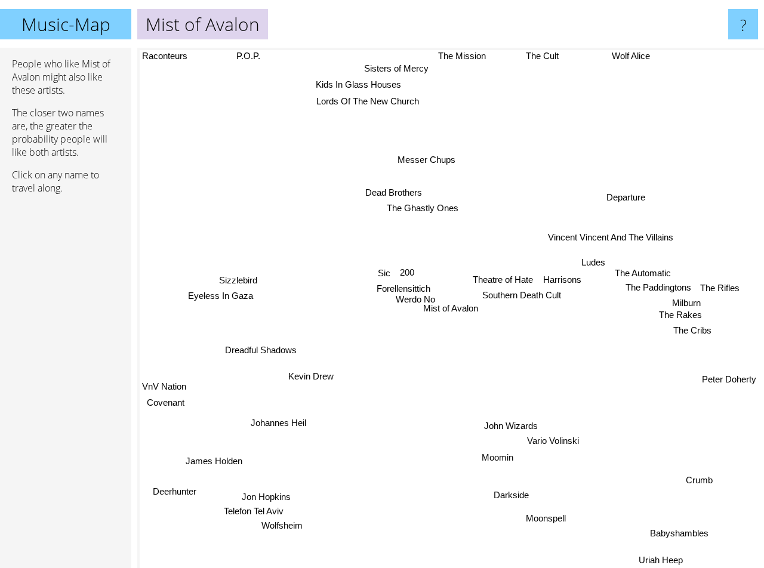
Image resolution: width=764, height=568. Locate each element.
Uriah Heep (663, 560)
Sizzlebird (237, 279)
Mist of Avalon (450, 308)
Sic (386, 273)
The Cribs (694, 329)
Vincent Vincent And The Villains (611, 236)
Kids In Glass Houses (358, 85)
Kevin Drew (309, 375)
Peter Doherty (732, 377)
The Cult (534, 56)
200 (409, 273)
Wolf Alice (634, 56)
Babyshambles (690, 528)
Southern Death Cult (519, 295)
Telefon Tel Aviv (255, 514)
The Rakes (681, 313)
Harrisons (564, 279)
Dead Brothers (394, 194)
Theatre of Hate (505, 279)
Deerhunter (173, 490)
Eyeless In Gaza (221, 295)
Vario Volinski (551, 444)
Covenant (161, 397)
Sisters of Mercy (375, 65)
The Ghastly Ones (419, 209)
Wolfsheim (273, 528)
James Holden (212, 460)
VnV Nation (164, 381)
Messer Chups (425, 160)
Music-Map (65, 24)
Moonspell (541, 520)
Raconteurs (165, 56)
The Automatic (644, 271)
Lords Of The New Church (365, 104)
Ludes (594, 262)
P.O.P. (255, 56)
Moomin (495, 459)
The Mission (452, 56)
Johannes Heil (272, 418)
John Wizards (507, 428)
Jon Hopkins (265, 499)
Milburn (687, 301)
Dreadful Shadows (261, 346)
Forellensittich (405, 289)
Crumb (703, 478)
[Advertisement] (65, 386)
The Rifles (721, 286)
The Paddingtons (659, 285)
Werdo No (415, 300)
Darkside (497, 500)
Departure (628, 196)
